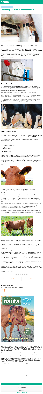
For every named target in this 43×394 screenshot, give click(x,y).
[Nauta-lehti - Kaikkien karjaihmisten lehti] (5, 2)
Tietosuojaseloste (24, 392)
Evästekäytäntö (18, 392)
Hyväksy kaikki (21, 384)
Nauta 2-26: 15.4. (4, 290)
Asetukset (21, 390)
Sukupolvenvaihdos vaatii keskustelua (32, 278)
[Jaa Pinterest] (24, 274)
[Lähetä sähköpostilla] (22, 274)
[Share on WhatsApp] (16, 274)
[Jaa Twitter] (20, 274)
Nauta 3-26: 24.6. (4, 291)
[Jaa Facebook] (18, 274)
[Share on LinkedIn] (26, 274)
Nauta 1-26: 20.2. (4, 289)
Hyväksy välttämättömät (21, 387)
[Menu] (41, 2)
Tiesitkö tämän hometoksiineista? (10, 278)
